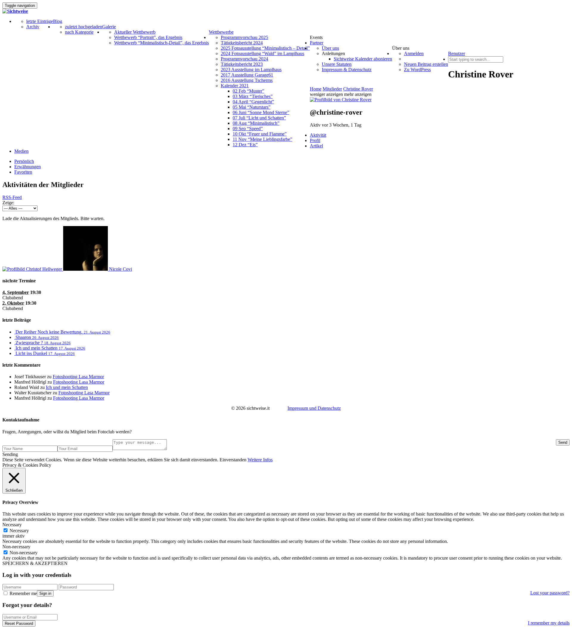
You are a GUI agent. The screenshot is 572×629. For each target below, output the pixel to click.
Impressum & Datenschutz (347, 69)
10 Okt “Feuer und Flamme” (260, 133)
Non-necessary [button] (16, 546)
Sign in (45, 593)
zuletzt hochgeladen (83, 26)
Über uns (330, 48)
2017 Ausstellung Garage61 (247, 74)
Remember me (22, 593)
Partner (316, 42)
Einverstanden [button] (233, 459)
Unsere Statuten (337, 64)
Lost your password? (550, 592)
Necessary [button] (12, 524)
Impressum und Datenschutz (314, 408)
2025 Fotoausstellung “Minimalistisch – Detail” (265, 48)
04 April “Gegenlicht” (253, 101)
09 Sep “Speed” (248, 128)
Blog (57, 21)
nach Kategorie (79, 32)
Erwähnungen (27, 166)
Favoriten (23, 172)
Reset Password (19, 623)
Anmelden (414, 53)
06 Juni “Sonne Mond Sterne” (261, 112)
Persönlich (24, 161)
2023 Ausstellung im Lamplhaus (251, 69)
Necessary (19, 530)
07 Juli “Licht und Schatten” (259, 117)
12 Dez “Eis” (245, 144)
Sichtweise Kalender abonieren (363, 58)
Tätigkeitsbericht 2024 (242, 42)
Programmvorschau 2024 (244, 58)
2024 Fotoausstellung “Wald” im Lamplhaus (262, 53)
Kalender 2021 (235, 85)
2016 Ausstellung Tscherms (247, 80)
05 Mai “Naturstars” (252, 107)
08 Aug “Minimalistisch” (256, 123)
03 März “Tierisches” (253, 96)
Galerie (109, 26)
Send (562, 442)
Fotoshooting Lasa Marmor (78, 376)
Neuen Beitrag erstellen (426, 64)
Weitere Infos (260, 459)
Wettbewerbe (221, 32)
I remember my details (549, 622)
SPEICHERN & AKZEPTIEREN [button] (35, 563)
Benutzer (456, 53)
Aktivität (318, 135)
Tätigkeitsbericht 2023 (242, 64)
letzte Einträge (39, 21)
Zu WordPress (417, 69)
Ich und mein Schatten (67, 387)
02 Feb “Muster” (248, 91)
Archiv (32, 26)
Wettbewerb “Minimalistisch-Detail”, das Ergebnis (161, 42)
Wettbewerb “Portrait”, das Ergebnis (148, 37)
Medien (21, 151)
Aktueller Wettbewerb (135, 32)
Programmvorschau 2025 (244, 37)
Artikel (316, 145)
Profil (315, 140)
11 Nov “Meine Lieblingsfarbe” (262, 139)
